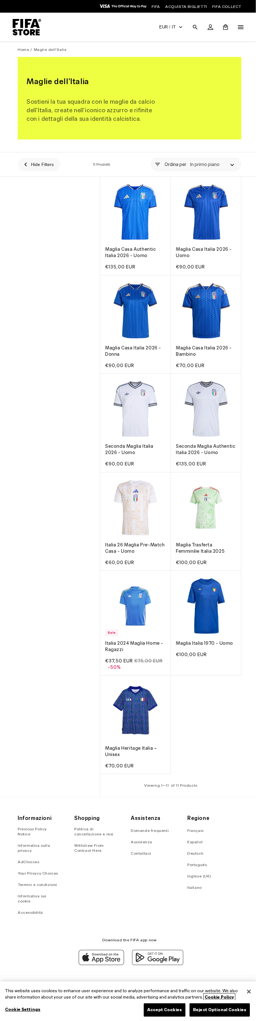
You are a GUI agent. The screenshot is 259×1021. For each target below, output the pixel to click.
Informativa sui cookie (32, 898)
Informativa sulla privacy (34, 848)
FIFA (156, 6)
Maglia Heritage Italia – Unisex (131, 748)
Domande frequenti (148, 830)
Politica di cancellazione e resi (93, 831)
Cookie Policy (219, 997)
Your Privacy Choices (38, 873)
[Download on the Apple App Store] (99, 963)
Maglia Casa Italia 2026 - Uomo (202, 251)
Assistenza (140, 842)
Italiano (192, 887)
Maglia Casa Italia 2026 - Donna (133, 347)
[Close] (246, 992)
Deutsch (193, 853)
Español (192, 842)
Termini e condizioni (37, 884)
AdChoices (28, 861)
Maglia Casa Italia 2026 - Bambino (202, 347)
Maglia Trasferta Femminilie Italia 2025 (198, 548)
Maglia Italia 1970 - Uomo (203, 641)
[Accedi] (207, 27)
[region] (128, 1001)
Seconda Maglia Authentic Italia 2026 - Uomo (199, 448)
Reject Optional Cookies (216, 1009)
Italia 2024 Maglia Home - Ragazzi (134, 645)
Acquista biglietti (186, 6)
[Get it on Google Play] (156, 963)
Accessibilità (30, 912)
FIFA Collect (226, 6)
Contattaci (139, 853)
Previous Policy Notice (32, 831)
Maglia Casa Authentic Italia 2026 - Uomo (130, 251)
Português (195, 864)
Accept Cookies (161, 1009)
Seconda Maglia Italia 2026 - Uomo (129, 445)
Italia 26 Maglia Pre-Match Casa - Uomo (127, 548)
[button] (192, 27)
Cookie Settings (22, 1009)
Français (193, 830)
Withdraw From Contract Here (88, 848)
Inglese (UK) (197, 876)
